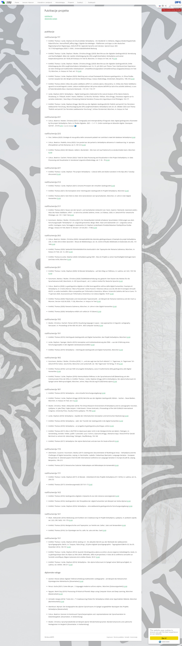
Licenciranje (133, 637)
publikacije (48, 16)
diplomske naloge (51, 19)
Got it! (164, 638)
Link (115, 59)
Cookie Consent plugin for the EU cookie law (164, 642)
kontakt (127, 637)
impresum (110, 637)
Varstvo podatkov (119, 637)
